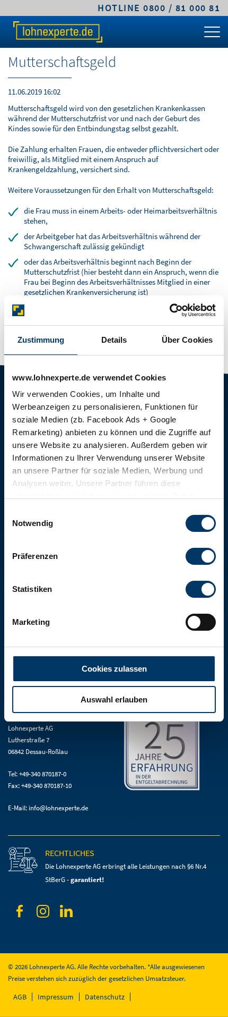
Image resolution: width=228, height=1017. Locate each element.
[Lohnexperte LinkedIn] (66, 913)
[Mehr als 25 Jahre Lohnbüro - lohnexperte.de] (171, 754)
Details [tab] (114, 339)
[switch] (201, 556)
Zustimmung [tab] (41, 339)
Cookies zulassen (114, 668)
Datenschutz (105, 997)
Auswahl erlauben (114, 699)
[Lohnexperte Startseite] (57, 32)
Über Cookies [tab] (187, 339)
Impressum (56, 997)
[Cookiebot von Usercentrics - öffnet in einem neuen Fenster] (169, 310)
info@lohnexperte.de (58, 807)
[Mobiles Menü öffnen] (212, 35)
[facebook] (19, 913)
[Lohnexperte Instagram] (43, 913)
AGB (20, 997)
